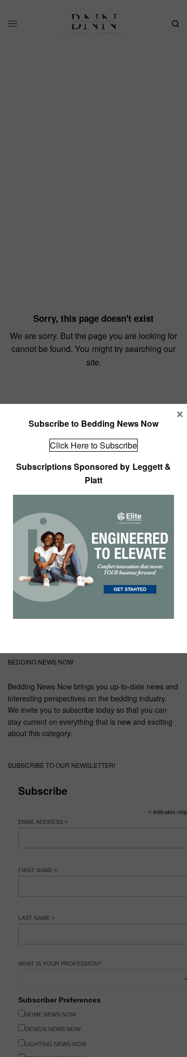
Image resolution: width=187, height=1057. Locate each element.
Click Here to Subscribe (93, 445)
